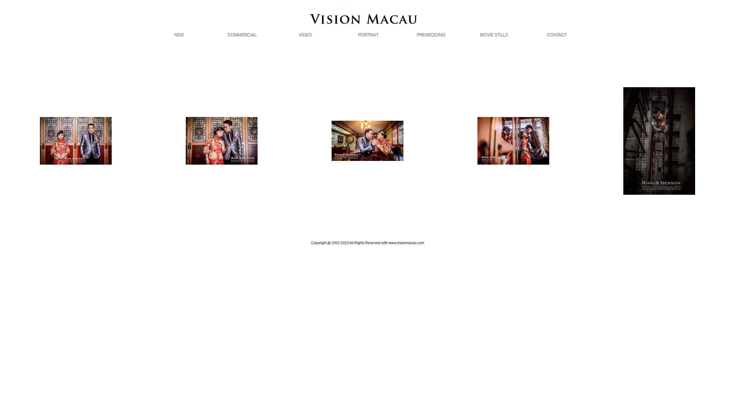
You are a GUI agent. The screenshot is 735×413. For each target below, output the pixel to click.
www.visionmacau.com (406, 243)
